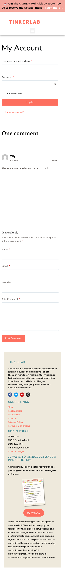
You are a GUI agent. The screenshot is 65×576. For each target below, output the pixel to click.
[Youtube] (22, 394)
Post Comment (13, 338)
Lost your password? (13, 112)
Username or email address (21, 61)
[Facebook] (10, 394)
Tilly (13, 156)
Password (12, 77)
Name (6, 249)
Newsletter (14, 414)
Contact (13, 418)
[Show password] (55, 84)
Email (6, 266)
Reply (54, 160)
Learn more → (54, 7)
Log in (30, 102)
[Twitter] (16, 394)
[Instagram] (28, 394)
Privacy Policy (15, 422)
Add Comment (11, 299)
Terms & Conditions (19, 425)
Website (6, 282)
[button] (32, 30)
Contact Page (16, 451)
